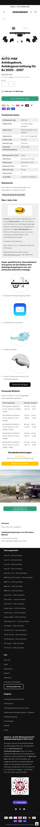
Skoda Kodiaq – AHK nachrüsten (15, 617)
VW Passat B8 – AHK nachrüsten (15, 639)
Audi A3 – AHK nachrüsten (13, 560)
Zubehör (7, 725)
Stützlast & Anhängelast (12, 682)
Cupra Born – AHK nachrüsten (14, 595)
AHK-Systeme (8, 703)
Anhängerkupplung (10, 717)
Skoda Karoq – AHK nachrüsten (15, 612)
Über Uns (7, 660)
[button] (4, 12)
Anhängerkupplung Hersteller (14, 699)
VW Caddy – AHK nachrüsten (14, 626)
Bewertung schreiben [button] (20, 464)
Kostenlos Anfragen (20, 385)
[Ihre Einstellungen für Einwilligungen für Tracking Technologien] (36, 823)
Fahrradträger (8, 721)
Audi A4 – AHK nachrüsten (13, 555)
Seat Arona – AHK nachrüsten (14, 604)
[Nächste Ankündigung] (36, 2)
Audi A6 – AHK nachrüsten (13, 564)
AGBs (6, 664)
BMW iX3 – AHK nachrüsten (13, 590)
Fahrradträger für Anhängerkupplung (20, 509)
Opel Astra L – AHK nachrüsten (14, 599)
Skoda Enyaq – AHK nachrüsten (15, 608)
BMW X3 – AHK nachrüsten (13, 582)
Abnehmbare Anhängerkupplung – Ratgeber (19, 712)
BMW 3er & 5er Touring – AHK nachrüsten (18, 577)
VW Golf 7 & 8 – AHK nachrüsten (15, 630)
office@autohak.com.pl (12, 255)
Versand (11, 77)
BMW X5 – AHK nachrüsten (13, 586)
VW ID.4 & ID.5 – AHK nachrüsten (15, 634)
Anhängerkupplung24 (17, 824)
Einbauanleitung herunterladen (13, 194)
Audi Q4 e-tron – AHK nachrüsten (15, 573)
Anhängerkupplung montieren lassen (16, 708)
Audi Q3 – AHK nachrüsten (13, 569)
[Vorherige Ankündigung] (3, 2)
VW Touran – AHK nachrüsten (14, 648)
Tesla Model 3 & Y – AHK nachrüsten (16, 621)
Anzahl (3, 80)
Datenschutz (8, 669)
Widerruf (7, 673)
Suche (6, 730)
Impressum (7, 677)
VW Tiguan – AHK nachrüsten (14, 643)
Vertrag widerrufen (13, 687)
